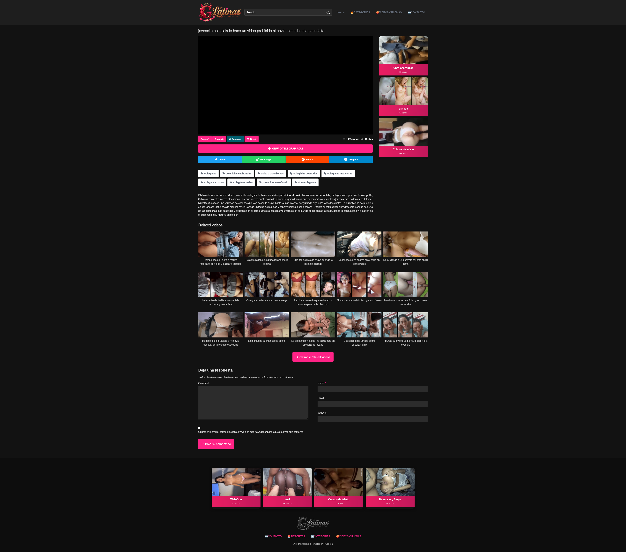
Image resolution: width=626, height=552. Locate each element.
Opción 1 (205, 139)
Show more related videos (313, 357)
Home (340, 12)
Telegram (353, 159)
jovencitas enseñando (275, 182)
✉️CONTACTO (416, 12)
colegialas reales (243, 182)
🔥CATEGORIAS (360, 12)
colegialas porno (214, 182)
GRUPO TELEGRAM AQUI (287, 148)
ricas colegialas (306, 182)
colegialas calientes (272, 173)
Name (322, 383)
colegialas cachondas (238, 173)
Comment (203, 383)
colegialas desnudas (305, 173)
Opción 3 (219, 139)
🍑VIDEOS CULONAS (389, 12)
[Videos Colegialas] (220, 12)
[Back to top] (617, 541)
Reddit (309, 159)
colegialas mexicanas (339, 173)
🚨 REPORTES (296, 536)
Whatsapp (265, 159)
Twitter (221, 159)
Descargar (236, 139)
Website (322, 413)
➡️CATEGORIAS (320, 536)
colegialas (210, 173)
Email (321, 398)
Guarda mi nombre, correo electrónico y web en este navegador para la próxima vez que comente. (251, 432)
